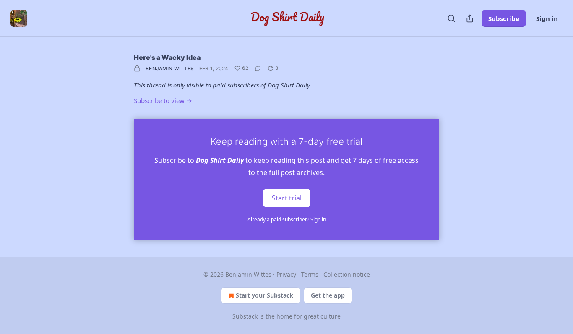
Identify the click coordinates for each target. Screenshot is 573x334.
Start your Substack (264, 295)
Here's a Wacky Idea (167, 57)
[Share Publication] (469, 18)
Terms (309, 274)
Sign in (547, 18)
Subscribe (503, 18)
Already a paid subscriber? (286, 219)
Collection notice (346, 274)
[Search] (451, 18)
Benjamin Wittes (170, 68)
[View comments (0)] (258, 68)
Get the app (328, 295)
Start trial (287, 197)
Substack (245, 316)
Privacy (286, 274)
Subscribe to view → (163, 100)
